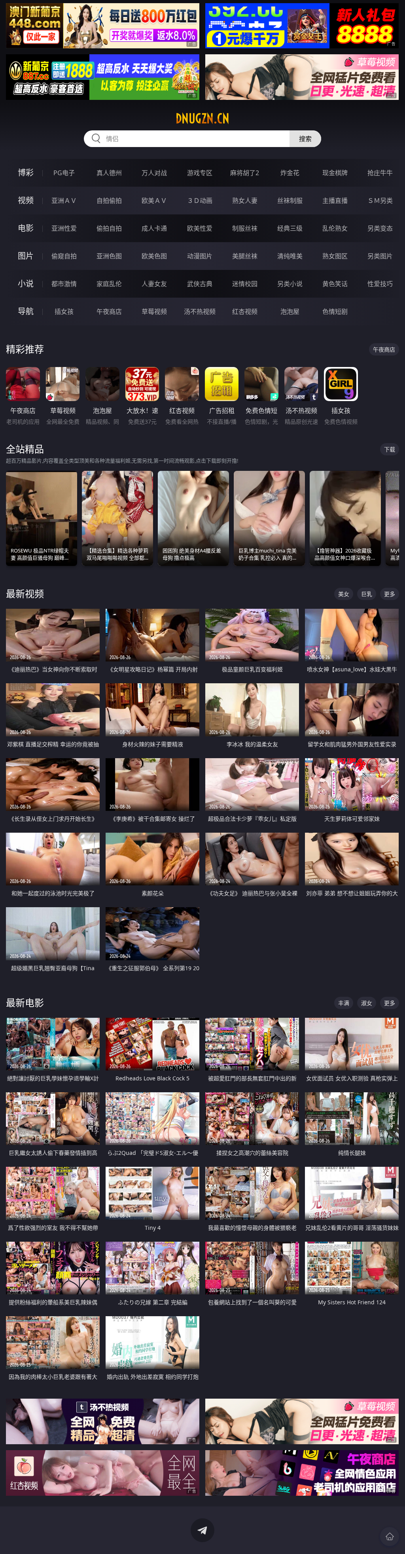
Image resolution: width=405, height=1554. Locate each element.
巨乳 (366, 594)
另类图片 (380, 256)
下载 (389, 449)
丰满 (343, 1003)
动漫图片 (199, 256)
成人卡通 (154, 228)
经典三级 (290, 228)
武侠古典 (199, 283)
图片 (26, 255)
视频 (26, 200)
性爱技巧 (380, 283)
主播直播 (335, 200)
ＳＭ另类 (380, 200)
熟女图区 (335, 256)
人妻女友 (154, 283)
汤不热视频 (200, 311)
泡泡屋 (289, 311)
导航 (26, 311)
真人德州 (109, 172)
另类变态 (380, 228)
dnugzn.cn (202, 118)
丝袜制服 (290, 200)
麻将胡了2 (244, 172)
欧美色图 (154, 256)
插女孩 (64, 311)
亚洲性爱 (64, 228)
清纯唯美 (290, 256)
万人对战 (154, 172)
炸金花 (289, 172)
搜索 (305, 138)
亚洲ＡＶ (64, 200)
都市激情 (64, 283)
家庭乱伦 (109, 283)
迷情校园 (244, 283)
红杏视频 (244, 311)
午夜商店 (109, 311)
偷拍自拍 (109, 228)
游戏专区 (199, 172)
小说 (26, 283)
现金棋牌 (335, 172)
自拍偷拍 (109, 200)
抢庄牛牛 (380, 172)
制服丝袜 (244, 228)
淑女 (366, 1003)
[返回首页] (389, 1536)
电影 (26, 228)
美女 (343, 594)
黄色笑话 (335, 283)
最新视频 (25, 593)
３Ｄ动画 (199, 200)
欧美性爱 (199, 228)
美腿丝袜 (244, 256)
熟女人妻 (244, 200)
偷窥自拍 (64, 256)
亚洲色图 (109, 256)
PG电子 (64, 172)
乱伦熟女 (335, 228)
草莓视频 (154, 311)
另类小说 (290, 283)
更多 (389, 594)
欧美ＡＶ (154, 200)
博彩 (26, 172)
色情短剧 (335, 311)
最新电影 (25, 1002)
